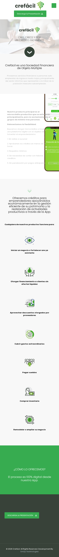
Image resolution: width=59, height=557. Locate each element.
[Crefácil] (29, 5)
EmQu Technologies (30, 551)
